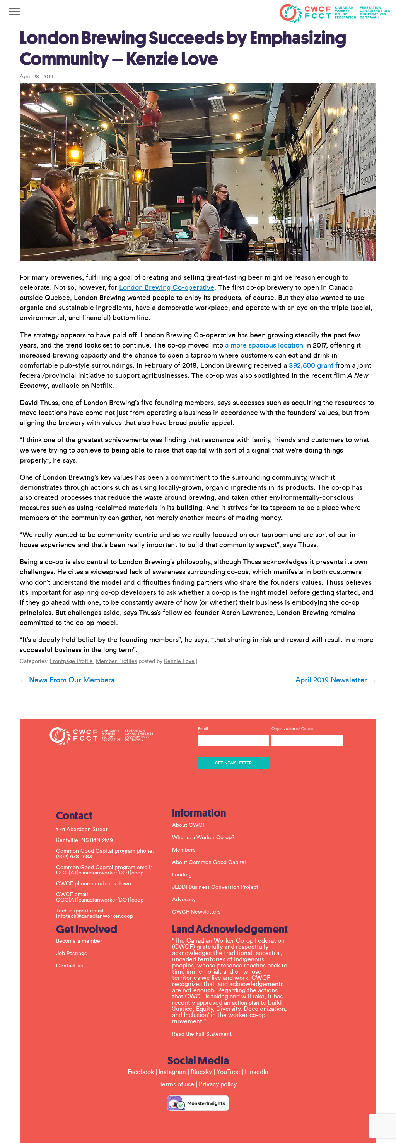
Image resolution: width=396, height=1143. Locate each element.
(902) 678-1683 (74, 856)
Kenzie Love (179, 661)
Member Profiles (116, 661)
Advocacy (184, 899)
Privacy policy (218, 1084)
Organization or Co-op (292, 729)
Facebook (141, 1072)
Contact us (69, 966)
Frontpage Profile (71, 661)
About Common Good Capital (209, 862)
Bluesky (201, 1072)
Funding (182, 875)
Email (203, 731)
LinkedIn (256, 1072)
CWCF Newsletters (196, 912)
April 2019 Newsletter (335, 680)
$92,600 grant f (313, 365)
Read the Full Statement (202, 1034)
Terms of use (176, 1084)
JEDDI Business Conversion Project (215, 887)
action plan (245, 1003)
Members (183, 850)
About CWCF (189, 825)
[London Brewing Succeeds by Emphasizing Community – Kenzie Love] (198, 172)
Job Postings (71, 953)
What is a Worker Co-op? (203, 837)
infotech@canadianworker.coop (94, 916)
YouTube (228, 1072)
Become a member (79, 941)
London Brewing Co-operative (166, 287)
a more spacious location (264, 345)
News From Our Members (67, 680)
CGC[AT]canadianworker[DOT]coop (99, 873)
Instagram (172, 1072)
